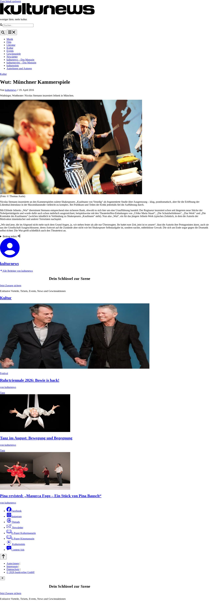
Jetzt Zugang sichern (10, 285)
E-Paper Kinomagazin (22, 538)
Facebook (16, 510)
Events (10, 50)
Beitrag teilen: (10, 236)
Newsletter (12, 56)
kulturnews (10, 90)
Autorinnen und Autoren (19, 68)
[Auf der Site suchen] (3, 32)
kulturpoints (13, 65)
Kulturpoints (18, 544)
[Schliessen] (2, 578)
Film (9, 42)
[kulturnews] (104, 248)
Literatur (11, 45)
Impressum (12, 566)
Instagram (16, 516)
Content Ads (17, 549)
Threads (15, 522)
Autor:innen (13, 563)
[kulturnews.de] (47, 13)
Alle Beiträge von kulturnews (17, 270)
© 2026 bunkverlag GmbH (20, 572)
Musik (10, 39)
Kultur (10, 48)
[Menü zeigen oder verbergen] (12, 32)
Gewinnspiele (14, 53)
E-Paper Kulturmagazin (23, 533)
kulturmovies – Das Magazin (21, 62)
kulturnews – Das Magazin (20, 59)
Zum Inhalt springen (10, 1)
